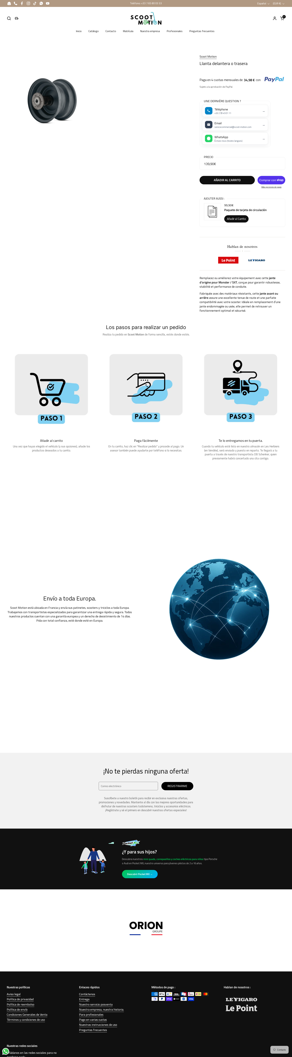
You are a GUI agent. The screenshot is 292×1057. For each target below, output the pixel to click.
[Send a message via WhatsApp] (6, 1051)
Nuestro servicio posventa (96, 1004)
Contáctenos (87, 994)
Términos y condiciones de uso (26, 1019)
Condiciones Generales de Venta (27, 1014)
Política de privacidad (20, 999)
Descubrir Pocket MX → (140, 874)
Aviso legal (14, 994)
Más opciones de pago (271, 187)
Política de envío (17, 1009)
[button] (9, 18)
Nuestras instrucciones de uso (98, 1024)
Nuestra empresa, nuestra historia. (101, 1009)
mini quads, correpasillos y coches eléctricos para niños (173, 859)
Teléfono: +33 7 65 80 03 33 (146, 3)
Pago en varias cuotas (93, 1019)
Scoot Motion (208, 56)
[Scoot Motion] (146, 18)
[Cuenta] (275, 18)
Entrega (84, 999)
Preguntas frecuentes (93, 1030)
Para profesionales (91, 1014)
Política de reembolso (20, 1004)
